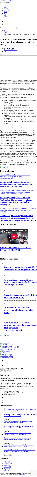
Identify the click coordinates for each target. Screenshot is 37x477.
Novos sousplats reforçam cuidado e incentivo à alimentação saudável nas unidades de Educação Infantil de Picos (18, 218)
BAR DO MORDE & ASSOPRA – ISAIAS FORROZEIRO (15, 248)
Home (5, 7)
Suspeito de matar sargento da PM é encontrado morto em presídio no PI (20, 268)
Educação (6, 10)
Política (6, 8)
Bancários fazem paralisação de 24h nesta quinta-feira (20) (20, 296)
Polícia (5, 13)
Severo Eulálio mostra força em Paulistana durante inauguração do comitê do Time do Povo (16, 184)
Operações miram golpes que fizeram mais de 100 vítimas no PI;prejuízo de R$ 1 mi (18, 427)
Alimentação (3, 211)
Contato (6, 16)
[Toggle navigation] (0, 4)
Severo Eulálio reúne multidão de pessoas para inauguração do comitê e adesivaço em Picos (20, 282)
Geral (5, 12)
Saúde (5, 15)
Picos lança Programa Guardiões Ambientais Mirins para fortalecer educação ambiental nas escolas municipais (16, 201)
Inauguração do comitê (6, 178)
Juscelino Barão (21, 474)
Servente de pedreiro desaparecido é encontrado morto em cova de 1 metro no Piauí (20, 415)
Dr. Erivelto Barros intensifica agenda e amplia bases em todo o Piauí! (18, 310)
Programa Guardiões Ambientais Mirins (11, 193)
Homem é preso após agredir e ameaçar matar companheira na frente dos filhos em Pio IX (18, 438)
